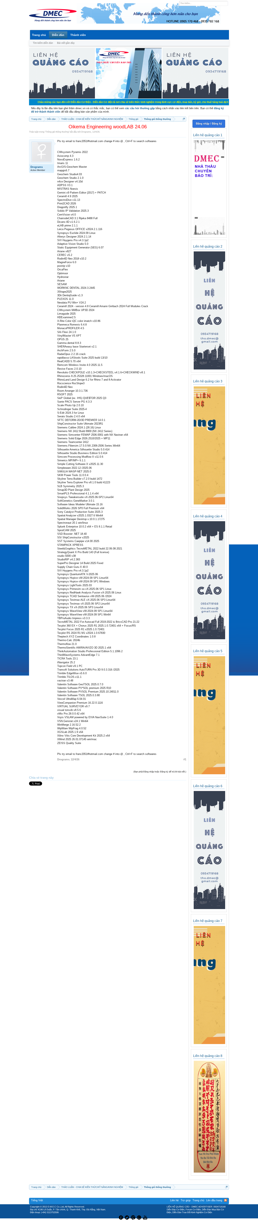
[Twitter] (127, 1217)
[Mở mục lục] (183, 119)
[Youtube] (146, 1217)
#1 (184, 759)
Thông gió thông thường (57, 132)
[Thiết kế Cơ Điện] (133, 1217)
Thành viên (78, 35)
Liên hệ (174, 1200)
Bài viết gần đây (66, 43)
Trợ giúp (185, 1200)
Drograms (86, 132)
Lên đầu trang (214, 1200)
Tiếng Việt (37, 1200)
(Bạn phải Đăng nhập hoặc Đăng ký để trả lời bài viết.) (159, 771)
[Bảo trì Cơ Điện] (140, 1217)
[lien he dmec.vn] (62, 97)
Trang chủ (39, 35)
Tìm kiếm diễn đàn (43, 43)
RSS (225, 1200)
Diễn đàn (58, 35)
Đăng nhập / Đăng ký (209, 123)
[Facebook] (120, 1217)
